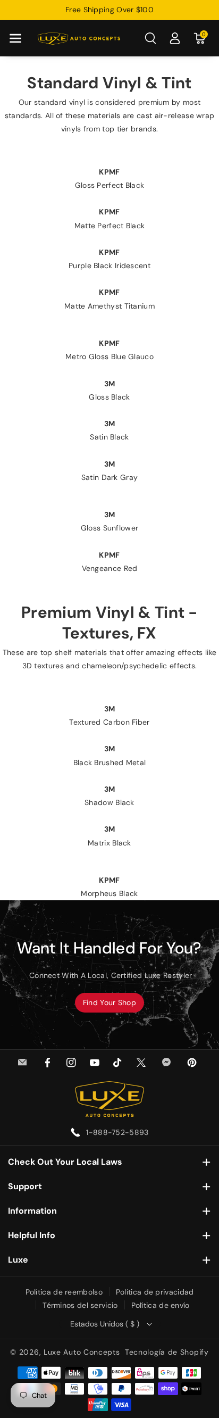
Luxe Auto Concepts (82, 1352)
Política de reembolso (64, 1292)
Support (25, 1186)
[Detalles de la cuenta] (175, 38)
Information (32, 1210)
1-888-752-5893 (117, 1132)
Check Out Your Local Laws (65, 1161)
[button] (15, 38)
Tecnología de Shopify (167, 1352)
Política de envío (160, 1305)
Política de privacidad (155, 1292)
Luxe (18, 1259)
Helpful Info (31, 1235)
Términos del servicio (80, 1305)
